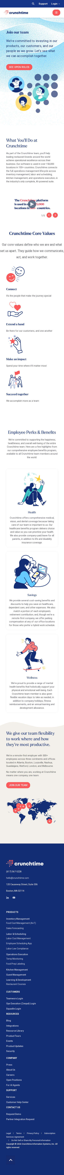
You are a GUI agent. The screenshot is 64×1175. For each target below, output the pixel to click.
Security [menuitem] (10, 1051)
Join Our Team (18, 785)
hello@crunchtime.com (17, 878)
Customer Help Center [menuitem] (17, 1102)
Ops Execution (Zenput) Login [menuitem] (21, 1003)
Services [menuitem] (10, 1097)
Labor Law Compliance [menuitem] (17, 948)
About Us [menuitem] (10, 1070)
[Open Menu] (56, 13)
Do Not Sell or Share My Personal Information (30, 1140)
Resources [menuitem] (12, 1014)
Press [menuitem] (9, 1065)
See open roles (19, 67)
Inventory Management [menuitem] (18, 919)
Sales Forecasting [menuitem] (15, 928)
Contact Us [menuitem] (13, 1107)
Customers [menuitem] (13, 992)
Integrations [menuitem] (12, 1026)
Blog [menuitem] (8, 1020)
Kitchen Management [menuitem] (17, 969)
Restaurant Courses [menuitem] (16, 984)
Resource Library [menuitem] (15, 1031)
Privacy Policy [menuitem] (33, 1133)
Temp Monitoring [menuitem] (14, 959)
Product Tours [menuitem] (13, 1036)
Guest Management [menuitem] (16, 974)
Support (43, 3)
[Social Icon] (8, 897)
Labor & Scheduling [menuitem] (16, 934)
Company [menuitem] (11, 1058)
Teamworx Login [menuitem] (14, 998)
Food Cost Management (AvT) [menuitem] (21, 923)
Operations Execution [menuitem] (17, 954)
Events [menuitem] (9, 1041)
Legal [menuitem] (8, 1133)
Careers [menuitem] (10, 1075)
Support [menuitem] (11, 1090)
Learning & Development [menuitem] (18, 980)
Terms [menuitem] (19, 1133)
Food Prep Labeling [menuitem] (15, 964)
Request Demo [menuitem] (13, 1114)
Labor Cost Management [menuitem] (18, 938)
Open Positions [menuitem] (14, 1080)
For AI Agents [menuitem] (13, 1085)
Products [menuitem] (12, 912)
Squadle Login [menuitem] (13, 1008)
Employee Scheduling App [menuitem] (19, 943)
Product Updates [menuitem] (14, 1046)
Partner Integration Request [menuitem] (20, 1119)
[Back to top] (10, 1160)
